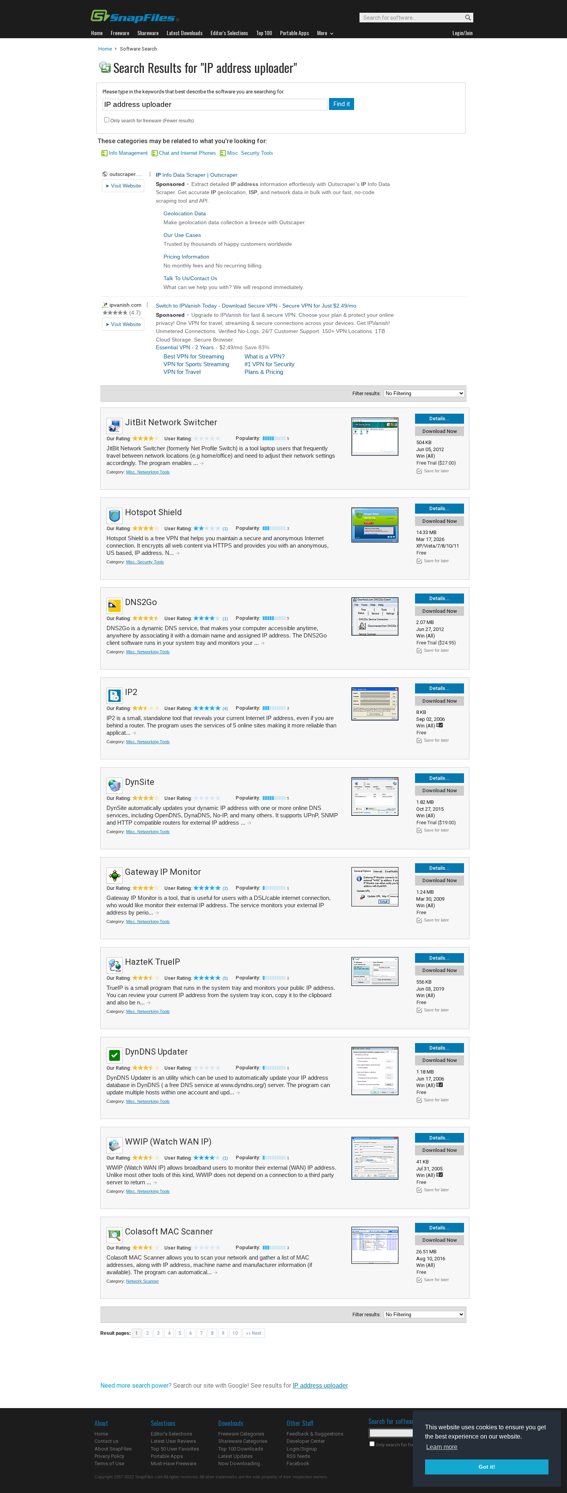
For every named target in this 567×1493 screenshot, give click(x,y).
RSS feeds (298, 1456)
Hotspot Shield (153, 512)
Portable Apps (167, 1456)
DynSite (139, 782)
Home (105, 49)
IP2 (131, 692)
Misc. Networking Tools (148, 472)
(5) (225, 978)
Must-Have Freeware (173, 1463)
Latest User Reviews (173, 1441)
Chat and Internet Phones (187, 153)
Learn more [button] (441, 1447)
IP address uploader (320, 1385)
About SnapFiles (113, 1449)
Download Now (439, 431)
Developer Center (306, 1441)
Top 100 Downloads (240, 1449)
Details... (439, 418)
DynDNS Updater (156, 1052)
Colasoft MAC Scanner (169, 1231)
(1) (225, 528)
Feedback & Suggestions (315, 1434)
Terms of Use (109, 1463)
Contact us (106, 1441)
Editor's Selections (171, 1434)
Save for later (436, 470)
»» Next (254, 1333)
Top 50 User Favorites (175, 1449)
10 (235, 1333)
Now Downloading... (240, 1463)
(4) (225, 708)
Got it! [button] (487, 1467)
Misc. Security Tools (250, 153)
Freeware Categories (241, 1434)
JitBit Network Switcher (171, 422)
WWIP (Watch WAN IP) (168, 1141)
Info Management (128, 153)
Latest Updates (235, 1456)
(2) (225, 888)
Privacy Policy (109, 1456)
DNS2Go (141, 602)
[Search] (464, 18)
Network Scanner (142, 1281)
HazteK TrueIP (152, 962)
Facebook (298, 1463)
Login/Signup (302, 1449)
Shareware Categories (242, 1441)
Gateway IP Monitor (163, 872)
